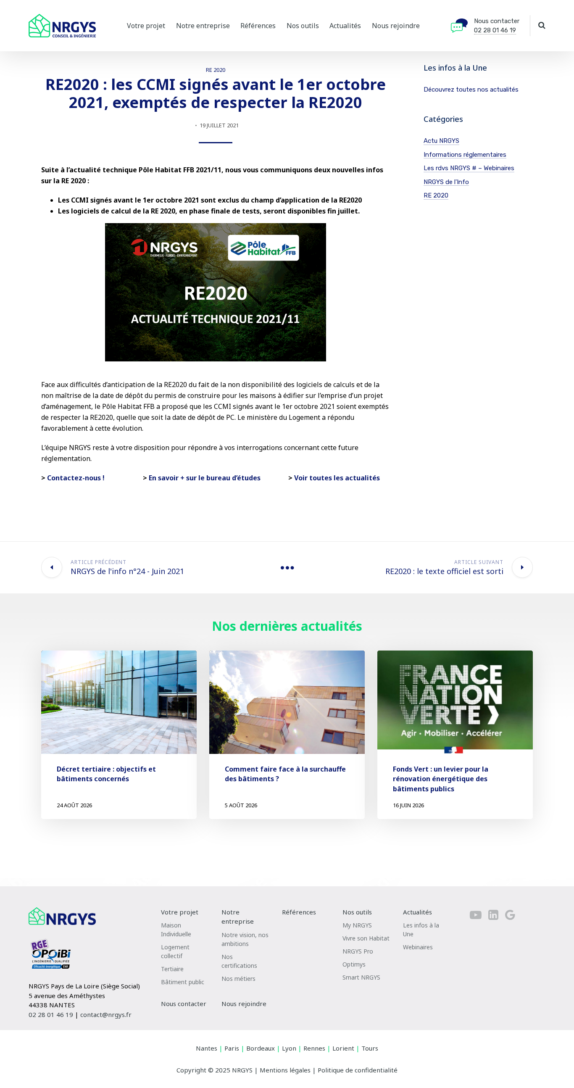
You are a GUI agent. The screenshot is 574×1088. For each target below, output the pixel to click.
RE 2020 (215, 70)
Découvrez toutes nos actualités (471, 89)
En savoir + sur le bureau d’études (204, 477)
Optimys (354, 964)
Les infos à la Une (421, 929)
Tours (369, 1048)
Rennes (314, 1048)
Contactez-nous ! (76, 477)
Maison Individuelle (176, 929)
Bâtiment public (182, 982)
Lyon (289, 1048)
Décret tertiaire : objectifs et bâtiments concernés (106, 773)
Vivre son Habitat (366, 938)
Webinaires (418, 947)
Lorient (343, 1048)
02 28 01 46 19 (495, 30)
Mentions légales (285, 1070)
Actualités (345, 25)
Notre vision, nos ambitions (245, 939)
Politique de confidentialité (358, 1070)
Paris (231, 1048)
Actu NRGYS (441, 141)
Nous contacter (496, 21)
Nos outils (303, 25)
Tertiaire (172, 969)
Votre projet (146, 25)
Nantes (206, 1048)
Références (258, 25)
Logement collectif (175, 951)
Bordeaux (260, 1048)
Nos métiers (238, 979)
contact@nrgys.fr (106, 1014)
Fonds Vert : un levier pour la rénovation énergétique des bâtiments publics (440, 778)
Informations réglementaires (465, 154)
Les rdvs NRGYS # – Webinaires (469, 168)
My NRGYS (357, 925)
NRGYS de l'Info (446, 182)
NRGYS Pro (357, 951)
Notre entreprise (203, 25)
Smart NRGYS (361, 977)
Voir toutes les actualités (337, 477)
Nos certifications (239, 961)
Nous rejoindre (396, 25)
